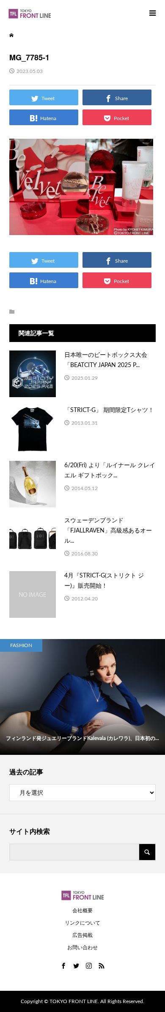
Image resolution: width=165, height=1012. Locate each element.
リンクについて (82, 922)
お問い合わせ (82, 947)
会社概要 (82, 910)
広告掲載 (82, 935)
